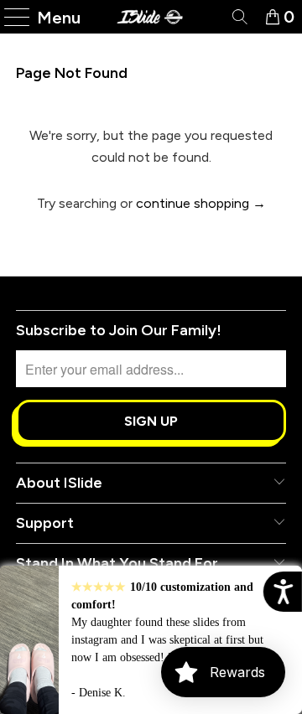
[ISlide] (151, 17)
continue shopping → (201, 203)
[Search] (238, 17)
